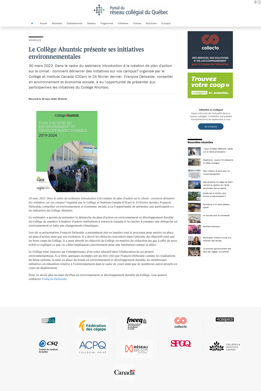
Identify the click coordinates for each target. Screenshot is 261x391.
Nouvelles (57, 23)
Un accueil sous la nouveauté (216, 215)
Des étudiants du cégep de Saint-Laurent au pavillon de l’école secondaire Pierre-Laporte (218, 185)
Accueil (43, 23)
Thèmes (137, 23)
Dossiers (91, 23)
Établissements (74, 23)
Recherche (151, 23)
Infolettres (123, 23)
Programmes (106, 23)
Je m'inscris (211, 126)
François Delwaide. (54, 279)
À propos (165, 23)
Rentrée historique (211, 226)
